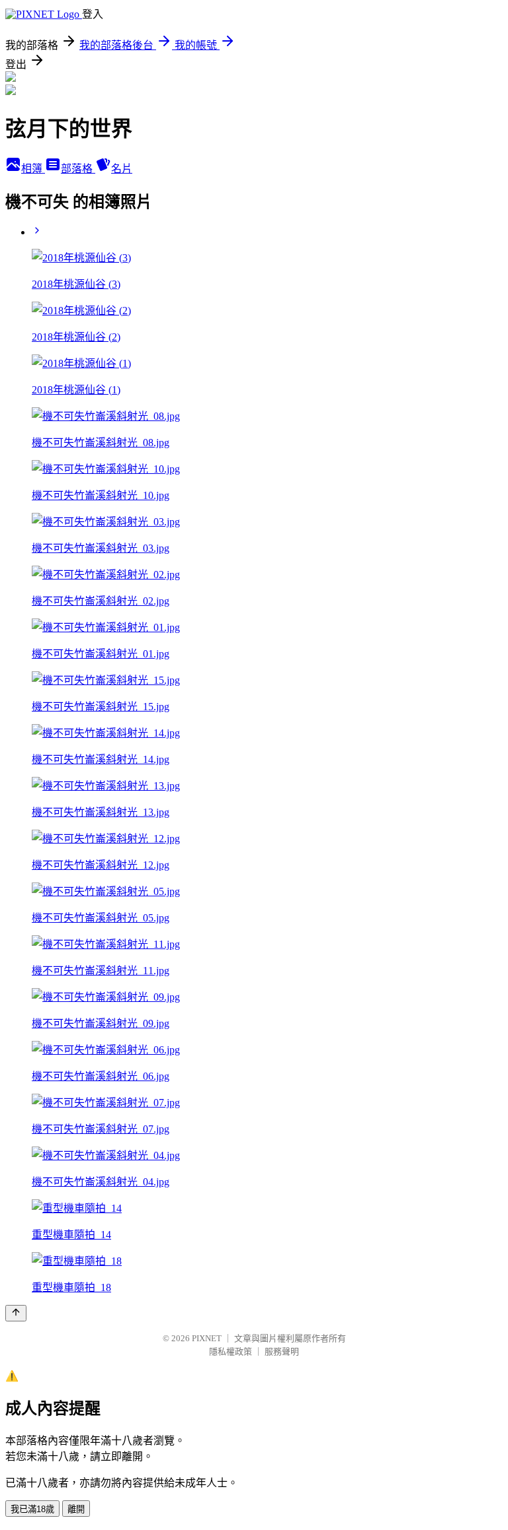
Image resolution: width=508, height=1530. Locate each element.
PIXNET (207, 1338)
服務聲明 (282, 1351)
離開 (76, 1509)
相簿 (33, 168)
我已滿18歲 (32, 1509)
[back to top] (15, 1313)
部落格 (78, 168)
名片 (121, 168)
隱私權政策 (230, 1351)
